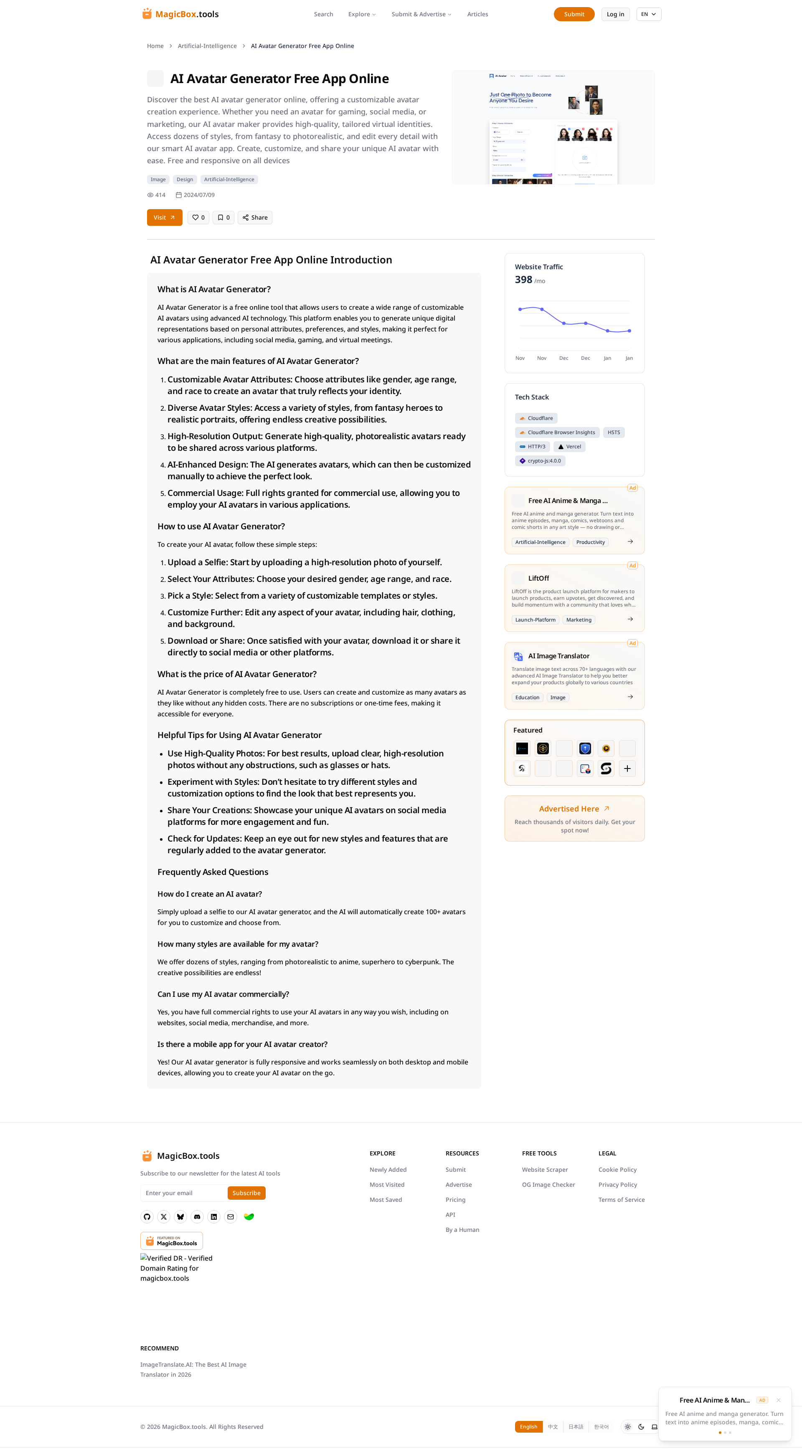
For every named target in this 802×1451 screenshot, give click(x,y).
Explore (359, 14)
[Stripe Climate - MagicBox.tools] (249, 1216)
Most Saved (386, 1199)
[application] (574, 329)
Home (155, 46)
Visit (160, 217)
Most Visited (387, 1184)
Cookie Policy (618, 1169)
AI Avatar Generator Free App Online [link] (302, 46)
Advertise (459, 1184)
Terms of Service (622, 1199)
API (450, 1214)
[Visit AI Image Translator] (630, 696)
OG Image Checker (548, 1184)
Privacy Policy (618, 1184)
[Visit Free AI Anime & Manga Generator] (630, 541)
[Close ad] (778, 1400)
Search (323, 14)
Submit (456, 1169)
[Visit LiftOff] (630, 619)
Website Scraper (545, 1169)
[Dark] (641, 1427)
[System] (655, 1427)
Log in (615, 14)
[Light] (628, 1427)
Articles (477, 14)
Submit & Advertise (419, 14)
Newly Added (388, 1169)
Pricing (456, 1199)
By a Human (463, 1230)
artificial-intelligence (207, 46)
